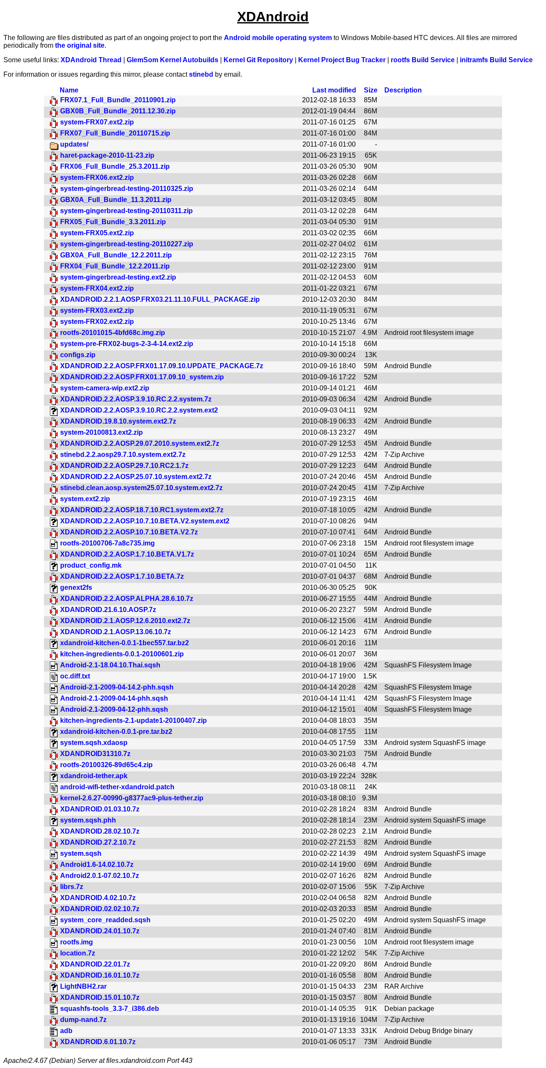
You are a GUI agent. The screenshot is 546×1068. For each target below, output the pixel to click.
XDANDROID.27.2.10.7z (98, 842)
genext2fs (76, 587)
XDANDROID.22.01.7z (95, 964)
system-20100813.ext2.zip (101, 432)
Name (69, 90)
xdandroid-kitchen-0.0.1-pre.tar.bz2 (116, 731)
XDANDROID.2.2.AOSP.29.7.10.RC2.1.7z (124, 465)
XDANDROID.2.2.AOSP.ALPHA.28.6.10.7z (126, 598)
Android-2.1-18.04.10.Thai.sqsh (110, 665)
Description (403, 90)
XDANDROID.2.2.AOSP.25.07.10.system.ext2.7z (136, 476)
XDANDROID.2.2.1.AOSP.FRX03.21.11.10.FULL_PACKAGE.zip (160, 299)
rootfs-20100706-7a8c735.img (107, 543)
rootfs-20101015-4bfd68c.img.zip (112, 332)
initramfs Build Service (496, 60)
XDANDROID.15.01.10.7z (99, 997)
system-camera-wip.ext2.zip (104, 388)
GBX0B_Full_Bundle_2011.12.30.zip (118, 111)
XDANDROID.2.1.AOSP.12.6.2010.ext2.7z (125, 620)
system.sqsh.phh (88, 820)
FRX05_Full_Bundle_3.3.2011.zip (113, 221)
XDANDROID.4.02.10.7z (98, 897)
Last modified (334, 90)
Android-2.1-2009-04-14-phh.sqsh (114, 698)
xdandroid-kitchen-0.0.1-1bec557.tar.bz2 (124, 643)
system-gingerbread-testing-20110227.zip (126, 244)
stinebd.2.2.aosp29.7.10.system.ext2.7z (123, 454)
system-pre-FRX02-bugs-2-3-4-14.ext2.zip (126, 343)
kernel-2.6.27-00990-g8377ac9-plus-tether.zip (131, 798)
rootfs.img (76, 942)
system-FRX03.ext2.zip (97, 310)
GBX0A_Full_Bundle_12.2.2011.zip (116, 255)
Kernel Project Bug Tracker (342, 60)
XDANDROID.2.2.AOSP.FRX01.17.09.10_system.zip (142, 377)
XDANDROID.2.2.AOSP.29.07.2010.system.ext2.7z (139, 443)
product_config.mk (91, 565)
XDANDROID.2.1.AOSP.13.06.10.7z (115, 631)
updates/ (74, 144)
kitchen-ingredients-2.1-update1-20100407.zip (133, 720)
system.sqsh (81, 853)
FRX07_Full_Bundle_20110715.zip (115, 133)
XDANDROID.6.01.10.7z (98, 1041)
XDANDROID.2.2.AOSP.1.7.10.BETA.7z (122, 576)
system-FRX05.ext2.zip (97, 233)
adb (66, 1030)
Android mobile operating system (278, 37)
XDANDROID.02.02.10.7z (99, 908)
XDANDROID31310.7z (95, 753)
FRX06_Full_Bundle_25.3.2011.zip (115, 166)
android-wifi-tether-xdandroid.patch (117, 787)
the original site (80, 45)
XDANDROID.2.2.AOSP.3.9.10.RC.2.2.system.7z (136, 399)
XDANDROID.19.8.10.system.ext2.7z (118, 421)
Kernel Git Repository (258, 60)
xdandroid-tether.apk (94, 775)
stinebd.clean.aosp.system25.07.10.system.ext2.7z (141, 487)
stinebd (201, 74)
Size (371, 90)
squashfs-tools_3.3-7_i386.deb (109, 1008)
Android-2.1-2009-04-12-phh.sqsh (114, 709)
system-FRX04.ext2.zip (97, 288)
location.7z (77, 953)
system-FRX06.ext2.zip (97, 177)
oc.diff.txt (75, 676)
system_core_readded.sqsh (105, 920)
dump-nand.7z (83, 1019)
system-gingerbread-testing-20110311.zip (126, 210)
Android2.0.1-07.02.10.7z (99, 875)
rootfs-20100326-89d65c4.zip (106, 764)
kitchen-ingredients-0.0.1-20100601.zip (122, 654)
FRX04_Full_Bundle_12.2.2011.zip (115, 266)
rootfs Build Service (423, 60)
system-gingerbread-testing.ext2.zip (118, 277)
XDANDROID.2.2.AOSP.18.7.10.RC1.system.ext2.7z (142, 510)
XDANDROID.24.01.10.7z (99, 931)
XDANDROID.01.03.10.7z (99, 809)
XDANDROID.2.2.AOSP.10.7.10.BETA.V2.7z (129, 532)
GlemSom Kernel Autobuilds (172, 60)
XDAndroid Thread (91, 60)
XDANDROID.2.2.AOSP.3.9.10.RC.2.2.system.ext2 (139, 410)
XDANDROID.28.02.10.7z (99, 831)
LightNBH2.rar (83, 986)
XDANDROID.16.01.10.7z (99, 975)
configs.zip (78, 354)
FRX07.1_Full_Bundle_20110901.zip (118, 100)
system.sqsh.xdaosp (94, 742)
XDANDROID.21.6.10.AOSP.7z (108, 609)
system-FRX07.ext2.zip (97, 122)
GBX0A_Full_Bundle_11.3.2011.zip (115, 199)
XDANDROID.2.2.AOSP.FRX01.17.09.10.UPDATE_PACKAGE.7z (161, 365)
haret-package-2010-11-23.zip (107, 155)
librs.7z (71, 886)
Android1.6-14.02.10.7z (97, 864)
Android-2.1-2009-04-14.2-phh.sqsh (117, 687)
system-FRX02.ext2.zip (97, 321)
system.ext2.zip (85, 498)
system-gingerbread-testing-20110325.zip (126, 188)
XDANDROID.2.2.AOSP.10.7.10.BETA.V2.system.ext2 (144, 521)
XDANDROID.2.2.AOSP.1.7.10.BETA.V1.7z (127, 554)
